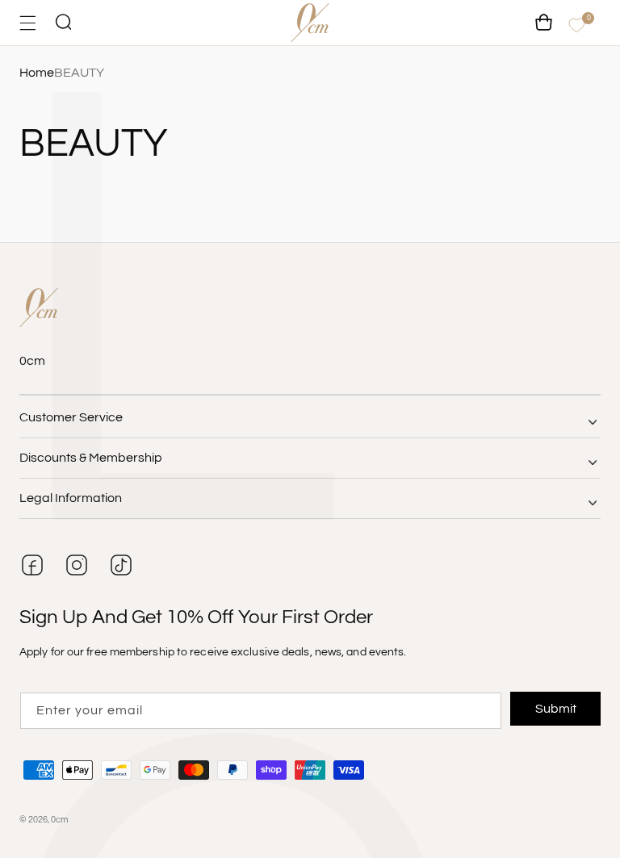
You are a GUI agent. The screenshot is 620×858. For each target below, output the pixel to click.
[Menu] (27, 23)
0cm (60, 819)
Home (36, 72)
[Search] (63, 23)
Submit (555, 708)
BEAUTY (79, 72)
